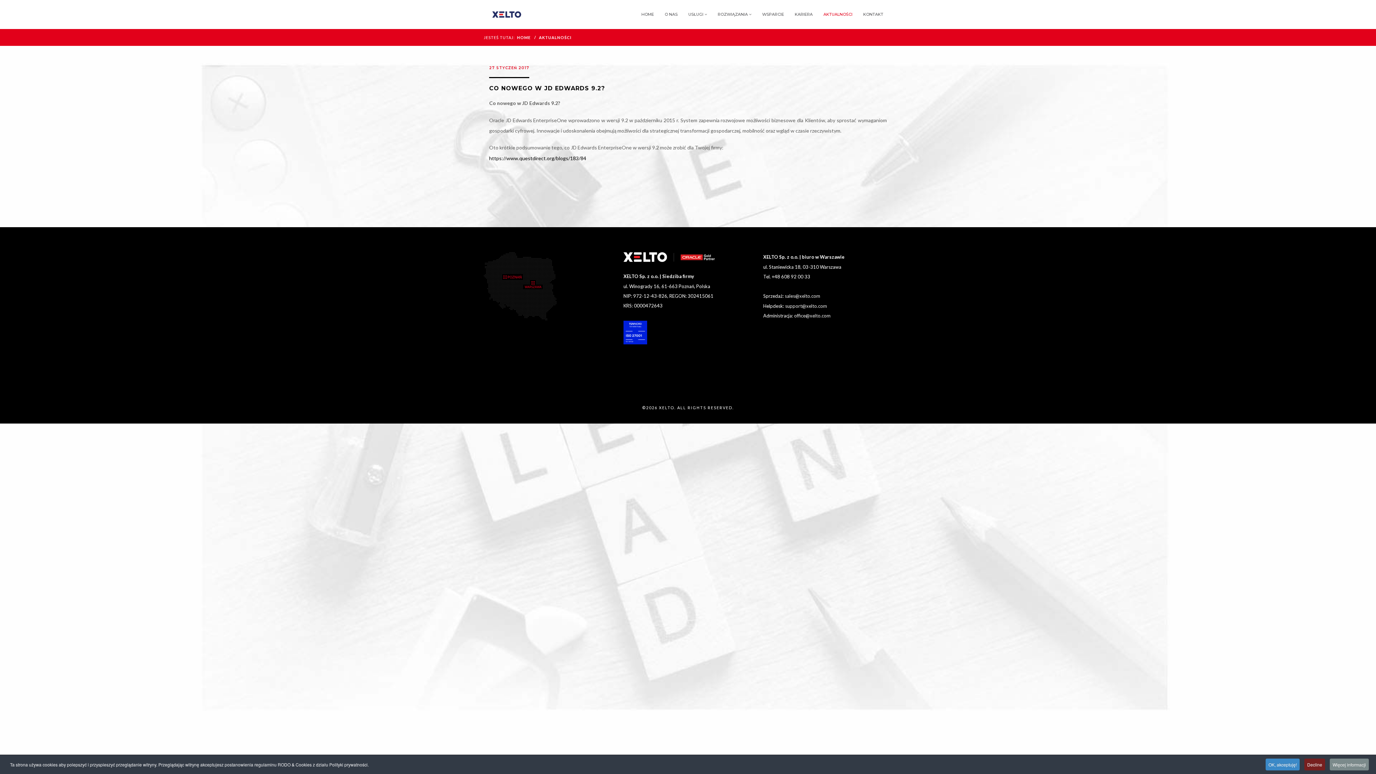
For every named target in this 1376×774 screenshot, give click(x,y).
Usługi (695, 14)
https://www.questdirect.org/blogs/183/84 (537, 158)
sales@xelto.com (802, 296)
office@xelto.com (812, 316)
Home (647, 14)
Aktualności (837, 14)
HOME (524, 37)
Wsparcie (773, 14)
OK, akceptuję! (1282, 764)
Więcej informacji (1349, 764)
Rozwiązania (733, 14)
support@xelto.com (806, 306)
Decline (1314, 764)
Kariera (804, 14)
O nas (671, 14)
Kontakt (873, 14)
